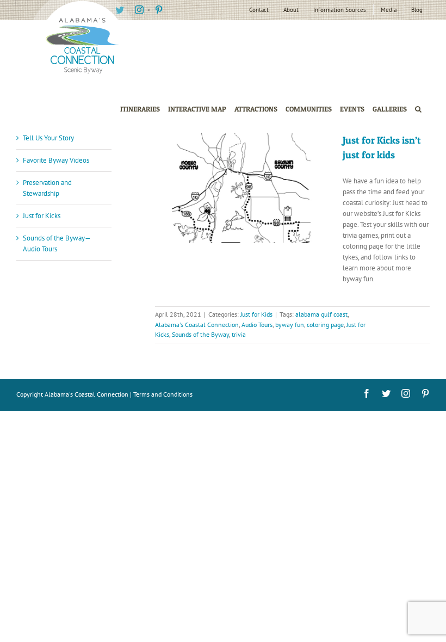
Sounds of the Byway (200, 334)
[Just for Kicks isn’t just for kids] (242, 188)
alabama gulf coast (321, 314)
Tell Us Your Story (48, 138)
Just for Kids (256, 314)
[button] (418, 109)
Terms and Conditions (163, 394)
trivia (239, 334)
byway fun (289, 324)
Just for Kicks (41, 215)
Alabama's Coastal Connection (197, 324)
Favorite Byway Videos (56, 160)
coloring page (325, 324)
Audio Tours (256, 324)
